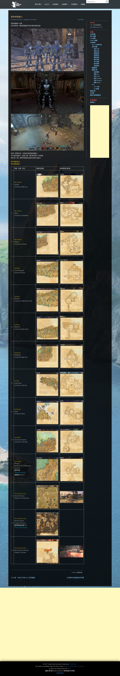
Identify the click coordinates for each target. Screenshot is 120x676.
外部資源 (74, 4)
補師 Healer (97, 82)
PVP (93, 84)
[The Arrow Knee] (16, 4)
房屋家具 (96, 55)
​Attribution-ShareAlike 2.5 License (74, 666)
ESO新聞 (92, 38)
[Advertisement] (99, 131)
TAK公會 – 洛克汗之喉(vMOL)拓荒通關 (23, 577)
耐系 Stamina (98, 78)
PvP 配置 (96, 89)
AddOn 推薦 (93, 40)
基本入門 (96, 49)
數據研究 (94, 68)
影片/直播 (93, 36)
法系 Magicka (98, 80)
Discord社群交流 (97, 44)
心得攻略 (55, 4)
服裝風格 (96, 53)
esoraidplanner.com (96, 27)
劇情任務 (79, 572)
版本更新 (96, 63)
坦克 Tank (97, 76)
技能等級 (96, 72)
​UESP (69, 668)
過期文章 (92, 91)
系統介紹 (96, 51)
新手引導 (38, 4)
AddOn (47, 4)
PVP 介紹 (96, 86)
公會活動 (92, 34)
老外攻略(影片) (15, 162)
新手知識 (94, 46)
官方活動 (96, 61)
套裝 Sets (96, 74)
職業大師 (94, 70)
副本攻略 (96, 59)
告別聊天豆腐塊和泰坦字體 (75, 577)
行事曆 (83, 4)
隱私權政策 (60, 673)
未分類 (92, 93)
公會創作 (65, 4)
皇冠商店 (96, 65)
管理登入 (92, 102)
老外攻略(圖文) (15, 164)
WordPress (73, 664)
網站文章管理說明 (95, 95)
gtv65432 (81, 19)
